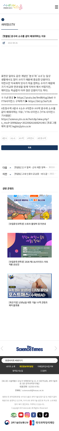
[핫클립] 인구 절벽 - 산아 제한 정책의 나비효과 (31, 167)
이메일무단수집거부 (45, 366)
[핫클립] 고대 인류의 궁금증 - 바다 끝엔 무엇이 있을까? (32, 173)
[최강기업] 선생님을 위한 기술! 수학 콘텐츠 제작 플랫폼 (28, 304)
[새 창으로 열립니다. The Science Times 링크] (29, 347)
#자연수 (30, 138)
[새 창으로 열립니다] (20, 413)
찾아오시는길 (17, 370)
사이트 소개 (10, 366)
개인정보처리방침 (26, 366)
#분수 (4, 138)
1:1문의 (43, 370)
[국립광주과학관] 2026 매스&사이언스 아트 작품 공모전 (28, 263)
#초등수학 (42, 138)
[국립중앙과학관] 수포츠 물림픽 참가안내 (27, 223)
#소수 (13, 138)
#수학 (21, 138)
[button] (2, 348)
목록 (29, 147)
